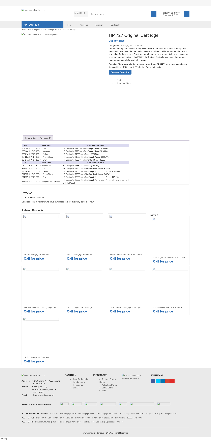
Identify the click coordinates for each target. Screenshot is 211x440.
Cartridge (50, 30)
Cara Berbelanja (80, 379)
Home (69, 25)
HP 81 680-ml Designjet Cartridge (125, 307)
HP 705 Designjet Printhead (36, 254)
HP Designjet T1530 (86, 414)
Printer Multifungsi (42, 422)
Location (99, 25)
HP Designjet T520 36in (107, 414)
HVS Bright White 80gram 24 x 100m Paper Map (175, 257)
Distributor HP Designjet (93, 422)
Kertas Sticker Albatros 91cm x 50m (126, 254)
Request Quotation (120, 72)
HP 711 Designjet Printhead (79, 254)
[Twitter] (157, 381)
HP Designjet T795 (68, 414)
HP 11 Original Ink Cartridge (79, 307)
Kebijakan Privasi (109, 385)
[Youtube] (172, 381)
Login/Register (182, 3)
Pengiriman (78, 385)
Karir (104, 390)
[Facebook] (152, 381)
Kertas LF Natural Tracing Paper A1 (40, 307)
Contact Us (116, 25)
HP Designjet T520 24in (63, 418)
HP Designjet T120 (43, 418)
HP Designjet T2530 (150, 414)
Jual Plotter (57, 422)
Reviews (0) (45, 138)
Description (30, 138)
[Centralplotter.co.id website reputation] (134, 375)
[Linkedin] (162, 381)
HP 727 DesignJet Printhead (37, 357)
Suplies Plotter (40, 30)
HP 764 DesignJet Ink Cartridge (167, 307)
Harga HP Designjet (73, 422)
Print (118, 80)
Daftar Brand (107, 388)
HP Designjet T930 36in (129, 414)
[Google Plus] (167, 381)
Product (30, 30)
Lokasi (76, 388)
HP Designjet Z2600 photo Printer (129, 418)
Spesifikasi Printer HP (115, 422)
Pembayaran (79, 382)
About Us (84, 25)
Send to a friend (123, 83)
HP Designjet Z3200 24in (102, 418)
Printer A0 (54, 414)
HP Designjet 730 (82, 418)
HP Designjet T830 (168, 414)
